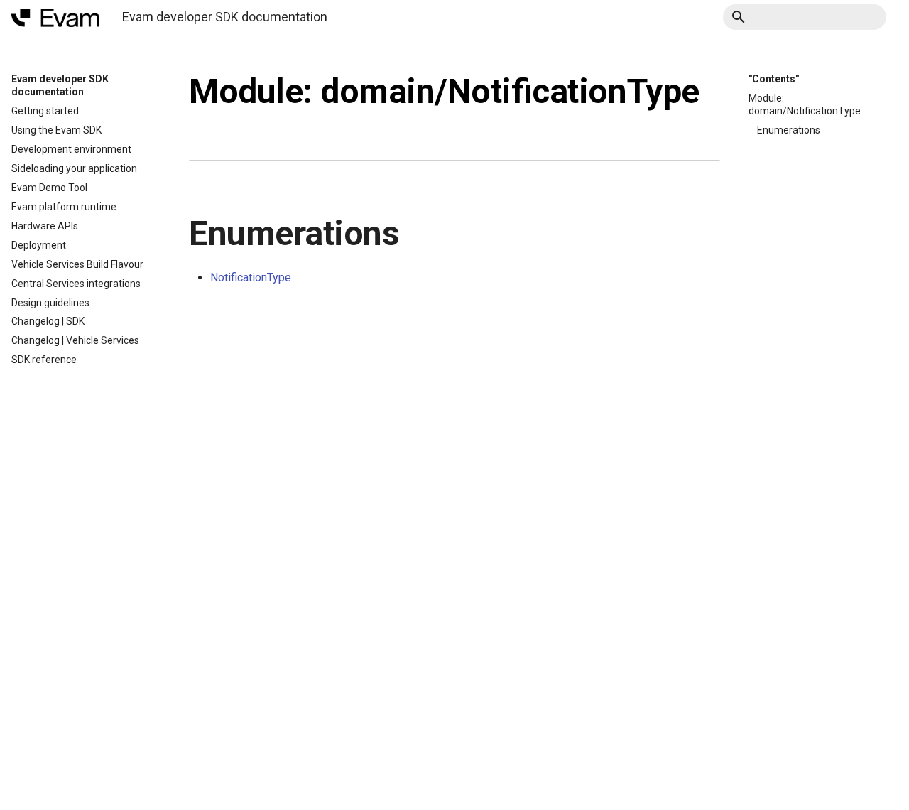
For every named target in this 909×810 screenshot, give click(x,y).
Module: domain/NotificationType (805, 104)
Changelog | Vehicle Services (75, 340)
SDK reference (44, 359)
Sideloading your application (74, 168)
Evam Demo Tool (49, 187)
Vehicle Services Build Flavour (77, 264)
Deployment (38, 245)
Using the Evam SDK (56, 130)
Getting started (45, 111)
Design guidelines (50, 302)
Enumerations (788, 130)
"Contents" (774, 79)
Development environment (71, 149)
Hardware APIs (44, 226)
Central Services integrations (76, 283)
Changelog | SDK (48, 321)
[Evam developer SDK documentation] (55, 18)
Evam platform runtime (63, 206)
